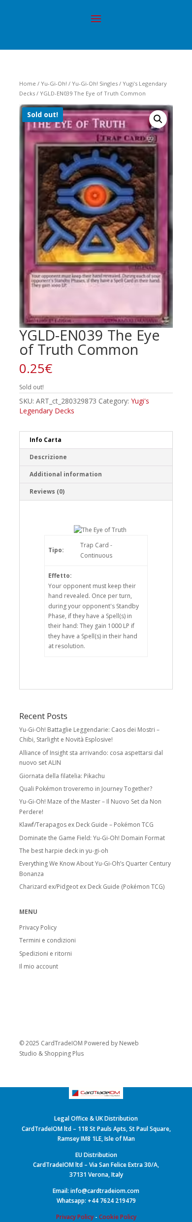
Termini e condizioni (47, 940)
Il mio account (38, 966)
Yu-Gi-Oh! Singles (95, 83)
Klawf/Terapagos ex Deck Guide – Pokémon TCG (86, 824)
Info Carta (46, 440)
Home (27, 83)
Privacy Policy (38, 927)
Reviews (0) (47, 491)
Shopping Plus (64, 1053)
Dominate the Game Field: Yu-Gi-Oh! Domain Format (92, 838)
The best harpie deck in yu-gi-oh (63, 850)
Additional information (66, 474)
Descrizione (48, 457)
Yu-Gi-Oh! (54, 83)
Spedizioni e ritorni (45, 953)
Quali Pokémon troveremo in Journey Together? (85, 788)
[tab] (96, 440)
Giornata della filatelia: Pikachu (62, 776)
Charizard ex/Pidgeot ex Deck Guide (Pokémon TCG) (91, 886)
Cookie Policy (117, 1217)
